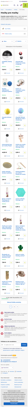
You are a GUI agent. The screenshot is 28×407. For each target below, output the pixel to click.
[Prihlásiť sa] (17, 5)
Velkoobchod (17, 387)
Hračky (15, 9)
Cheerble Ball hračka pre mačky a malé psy (20, 63)
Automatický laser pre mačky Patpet (7, 145)
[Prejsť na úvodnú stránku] (5, 5)
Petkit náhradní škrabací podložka (7, 172)
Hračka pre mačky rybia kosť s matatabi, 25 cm (7, 283)
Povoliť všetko (14, 403)
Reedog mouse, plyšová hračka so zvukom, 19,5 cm (20, 283)
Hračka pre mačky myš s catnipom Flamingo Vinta (21, 146)
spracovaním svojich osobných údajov (13, 350)
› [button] (6, 24)
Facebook (18, 371)
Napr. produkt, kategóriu (11, 15)
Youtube (12, 371)
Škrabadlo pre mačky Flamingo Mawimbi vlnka (6, 256)
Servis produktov (18, 382)
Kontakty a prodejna (6, 380)
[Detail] (11, 69)
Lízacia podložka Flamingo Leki (20, 199)
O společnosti (4, 387)
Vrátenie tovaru (18, 380)
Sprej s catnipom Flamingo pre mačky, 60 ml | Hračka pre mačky (21, 228)
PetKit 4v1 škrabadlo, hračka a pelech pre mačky (20, 90)
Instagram (5, 373)
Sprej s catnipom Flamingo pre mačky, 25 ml (6, 200)
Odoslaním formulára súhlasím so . (14, 349)
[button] (14, 5)
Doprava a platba (5, 384)
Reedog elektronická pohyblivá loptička (7, 90)
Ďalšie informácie (14, 401)
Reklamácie (4, 382)
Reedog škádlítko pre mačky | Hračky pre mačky (21, 173)
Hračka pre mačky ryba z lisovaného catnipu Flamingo (7, 227)
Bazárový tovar (18, 384)
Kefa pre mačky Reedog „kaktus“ (20, 255)
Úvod (2, 9)
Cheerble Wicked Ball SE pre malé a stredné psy (20, 119)
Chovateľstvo (9, 9)
